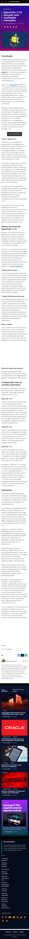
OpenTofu (5, 72)
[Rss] (3, 921)
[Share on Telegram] (13, 27)
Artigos (6, 802)
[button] (3, 2)
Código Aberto (7, 9)
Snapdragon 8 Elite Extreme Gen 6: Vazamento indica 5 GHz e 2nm (14, 713)
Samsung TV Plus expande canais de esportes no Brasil (12, 807)
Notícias (15, 789)
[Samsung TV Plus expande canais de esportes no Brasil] (14, 819)
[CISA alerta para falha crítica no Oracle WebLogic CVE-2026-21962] (14, 728)
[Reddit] (21, 917)
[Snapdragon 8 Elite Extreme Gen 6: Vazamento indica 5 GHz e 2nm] (14, 701)
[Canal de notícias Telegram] (6, 921)
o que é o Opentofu (16, 266)
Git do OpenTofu (14, 134)
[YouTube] (9, 917)
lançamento (13, 85)
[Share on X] (7, 27)
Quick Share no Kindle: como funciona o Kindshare (12, 765)
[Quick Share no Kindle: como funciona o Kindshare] (14, 754)
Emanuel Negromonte (11, 23)
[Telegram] (24, 917)
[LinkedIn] (26, 661)
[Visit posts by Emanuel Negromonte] (3, 661)
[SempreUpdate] (14, 1)
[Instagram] (25, 661)
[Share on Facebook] (4, 27)
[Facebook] (23, 661)
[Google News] (13, 917)
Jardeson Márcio (8, 831)
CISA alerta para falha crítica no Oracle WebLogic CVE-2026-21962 (13, 739)
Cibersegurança (7, 789)
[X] (5, 917)
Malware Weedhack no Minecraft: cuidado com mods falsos (13, 792)
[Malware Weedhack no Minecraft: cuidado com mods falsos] (14, 780)
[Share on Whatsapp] (10, 27)
